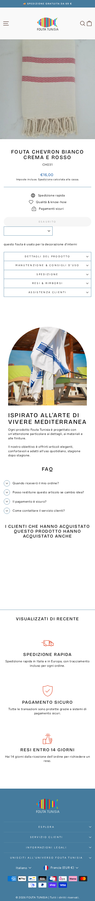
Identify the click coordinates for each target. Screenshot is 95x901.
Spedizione (45, 179)
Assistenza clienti (47, 292)
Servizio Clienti (46, 837)
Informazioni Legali (46, 847)
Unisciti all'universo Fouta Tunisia (46, 857)
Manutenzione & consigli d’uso (47, 265)
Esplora (46, 827)
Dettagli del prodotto (47, 256)
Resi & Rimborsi (47, 283)
